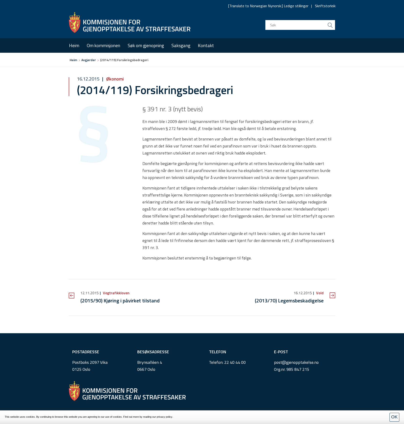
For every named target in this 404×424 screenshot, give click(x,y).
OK (394, 416)
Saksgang (180, 45)
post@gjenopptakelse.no (296, 362)
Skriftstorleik (325, 6)
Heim (74, 45)
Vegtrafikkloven (116, 293)
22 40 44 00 (235, 362)
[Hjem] (129, 22)
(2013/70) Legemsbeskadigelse (289, 301)
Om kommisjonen (103, 45)
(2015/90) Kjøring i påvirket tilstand (120, 301)
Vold (319, 293)
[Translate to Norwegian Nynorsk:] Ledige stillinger (268, 6)
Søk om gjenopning (146, 45)
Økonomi (114, 78)
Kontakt (206, 45)
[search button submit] (330, 25)
